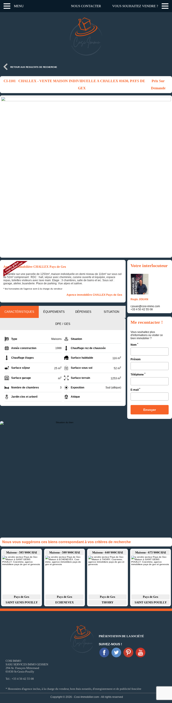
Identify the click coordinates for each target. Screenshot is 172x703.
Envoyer (149, 410)
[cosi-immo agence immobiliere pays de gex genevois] (104, 652)
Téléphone (138, 374)
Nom (134, 344)
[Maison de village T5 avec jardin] (21, 575)
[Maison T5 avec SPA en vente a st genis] (150, 575)
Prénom (136, 359)
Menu (19, 6)
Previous (5, 160)
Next (166, 160)
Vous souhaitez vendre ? (135, 6)
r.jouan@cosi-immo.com (145, 306)
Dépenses (83, 311)
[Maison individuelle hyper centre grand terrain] (107, 575)
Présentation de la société (121, 636)
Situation (111, 311)
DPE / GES (62, 324)
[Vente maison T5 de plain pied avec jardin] (64, 575)
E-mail (135, 389)
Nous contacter (86, 6)
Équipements (54, 311)
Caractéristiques (19, 311)
